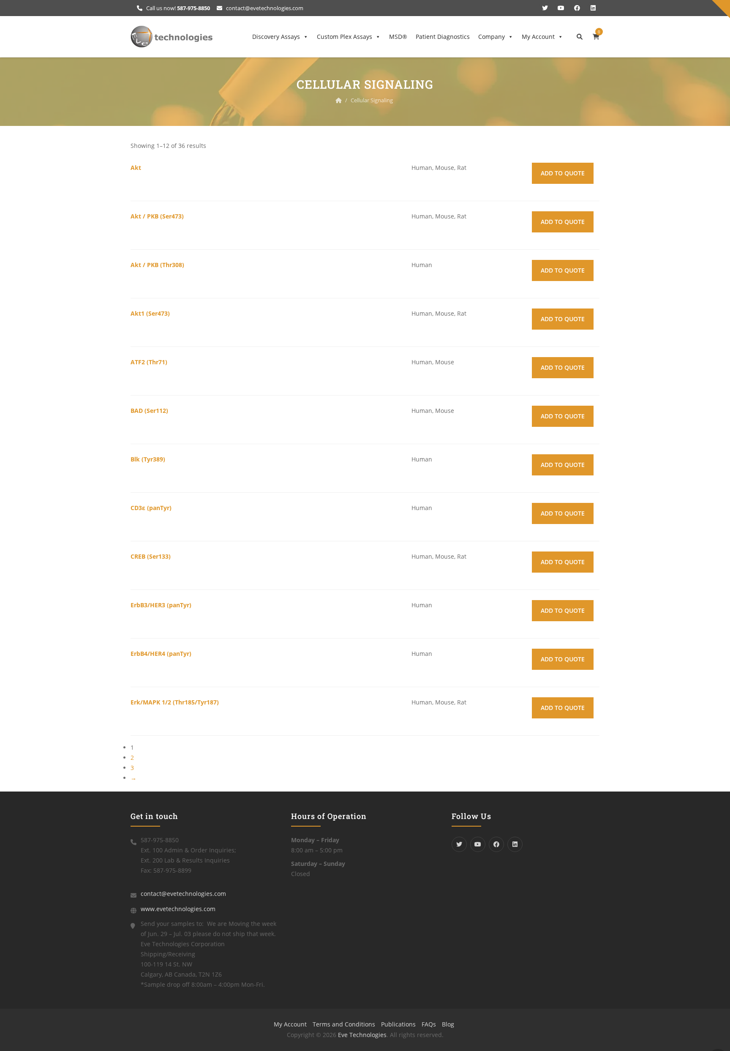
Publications (398, 1024)
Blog (448, 1024)
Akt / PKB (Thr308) (157, 265)
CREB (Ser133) (151, 556)
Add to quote (563, 173)
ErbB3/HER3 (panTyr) (161, 605)
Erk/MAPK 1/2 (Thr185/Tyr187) (175, 702)
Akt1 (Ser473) (150, 313)
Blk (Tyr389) (148, 459)
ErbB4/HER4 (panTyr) (161, 654)
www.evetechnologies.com (178, 909)
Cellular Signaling (372, 100)
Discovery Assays (276, 37)
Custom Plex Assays (344, 37)
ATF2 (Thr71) (149, 362)
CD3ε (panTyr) (151, 508)
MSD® (398, 37)
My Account (538, 37)
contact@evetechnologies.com (264, 8)
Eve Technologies (362, 1035)
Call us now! (177, 8)
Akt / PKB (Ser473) (157, 216)
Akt (136, 168)
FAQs (429, 1024)
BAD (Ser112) (149, 411)
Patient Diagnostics (443, 37)
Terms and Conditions (344, 1024)
